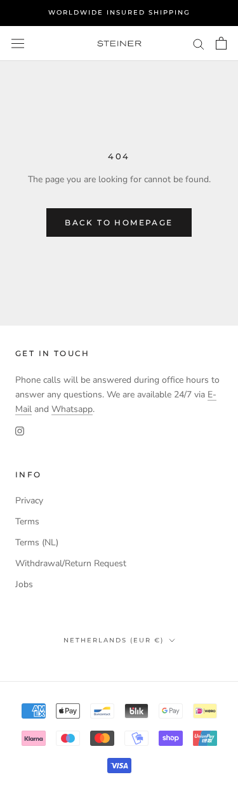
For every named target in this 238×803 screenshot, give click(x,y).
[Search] (198, 43)
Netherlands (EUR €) (113, 640)
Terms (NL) (36, 542)
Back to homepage (119, 222)
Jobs (24, 584)
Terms (27, 521)
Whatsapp (72, 409)
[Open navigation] (17, 43)
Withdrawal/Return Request (70, 563)
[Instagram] (19, 430)
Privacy (29, 500)
